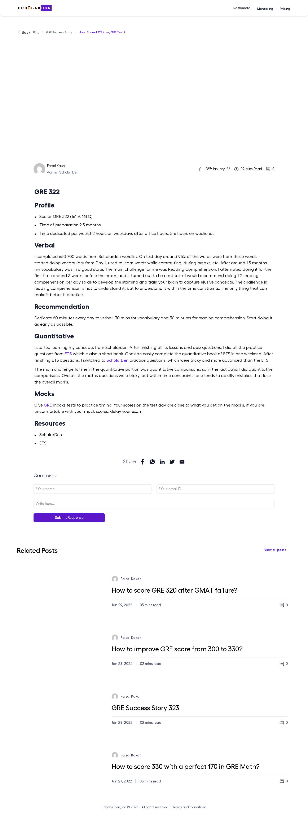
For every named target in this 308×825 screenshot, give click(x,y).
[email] (182, 461)
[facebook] (142, 461)
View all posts (275, 550)
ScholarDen (116, 360)
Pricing (285, 8)
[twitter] (172, 461)
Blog (36, 32)
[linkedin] (162, 461)
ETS (68, 354)
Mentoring (265, 8)
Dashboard (241, 8)
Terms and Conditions (189, 807)
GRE (48, 405)
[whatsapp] (152, 461)
